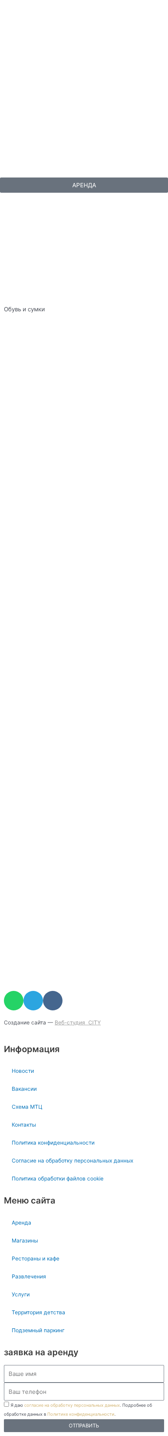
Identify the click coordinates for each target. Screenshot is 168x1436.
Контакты (24, 1125)
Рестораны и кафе (35, 1258)
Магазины (25, 1240)
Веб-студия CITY (78, 1022)
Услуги (21, 1294)
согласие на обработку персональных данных (72, 1405)
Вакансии (24, 1089)
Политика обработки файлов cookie (58, 1178)
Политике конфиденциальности (80, 1414)
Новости (23, 1071)
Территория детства (38, 1312)
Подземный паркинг (38, 1330)
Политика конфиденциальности (53, 1143)
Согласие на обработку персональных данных (72, 1160)
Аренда (21, 1222)
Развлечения (29, 1276)
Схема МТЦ (27, 1107)
